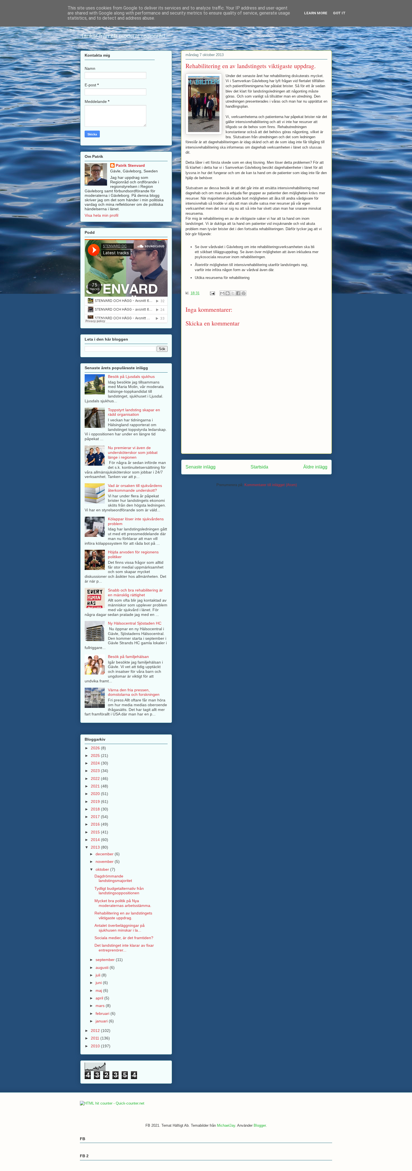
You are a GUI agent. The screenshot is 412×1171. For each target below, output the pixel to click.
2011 (95, 1038)
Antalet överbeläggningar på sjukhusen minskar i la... (119, 927)
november (105, 861)
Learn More (315, 13)
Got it (339, 13)
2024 (96, 763)
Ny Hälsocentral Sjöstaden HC (134, 623)
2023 (96, 770)
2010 (96, 1046)
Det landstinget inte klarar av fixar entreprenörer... (124, 947)
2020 (96, 793)
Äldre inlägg (315, 467)
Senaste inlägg (201, 467)
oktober (103, 869)
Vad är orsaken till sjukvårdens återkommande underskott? (135, 488)
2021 (96, 786)
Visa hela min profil (101, 215)
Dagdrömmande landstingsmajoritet (113, 878)
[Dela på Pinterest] (243, 293)
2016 (96, 824)
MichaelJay (226, 1125)
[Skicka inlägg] (212, 293)
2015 (96, 832)
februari (103, 1013)
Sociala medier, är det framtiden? (123, 938)
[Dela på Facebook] (238, 293)
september (106, 959)
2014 (96, 839)
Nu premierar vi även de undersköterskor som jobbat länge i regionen (133, 452)
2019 (96, 801)
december (105, 854)
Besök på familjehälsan (128, 656)
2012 (96, 1030)
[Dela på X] (233, 293)
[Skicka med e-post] (222, 293)
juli (98, 975)
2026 (96, 748)
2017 (96, 816)
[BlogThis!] (227, 293)
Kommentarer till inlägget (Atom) (270, 485)
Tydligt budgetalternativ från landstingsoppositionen (119, 890)
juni (99, 982)
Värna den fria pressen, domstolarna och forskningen (133, 692)
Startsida (259, 467)
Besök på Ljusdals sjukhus (131, 376)
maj (99, 990)
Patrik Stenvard (130, 165)
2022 (96, 778)
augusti (103, 967)
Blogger (260, 1125)
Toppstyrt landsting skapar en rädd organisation (134, 412)
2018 (96, 809)
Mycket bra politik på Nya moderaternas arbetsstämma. (122, 903)
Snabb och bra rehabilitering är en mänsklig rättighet (135, 592)
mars (101, 1005)
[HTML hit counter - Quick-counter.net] (112, 1103)
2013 (96, 847)
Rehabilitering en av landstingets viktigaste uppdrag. (123, 915)
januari (102, 1021)
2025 (96, 755)
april (100, 998)
